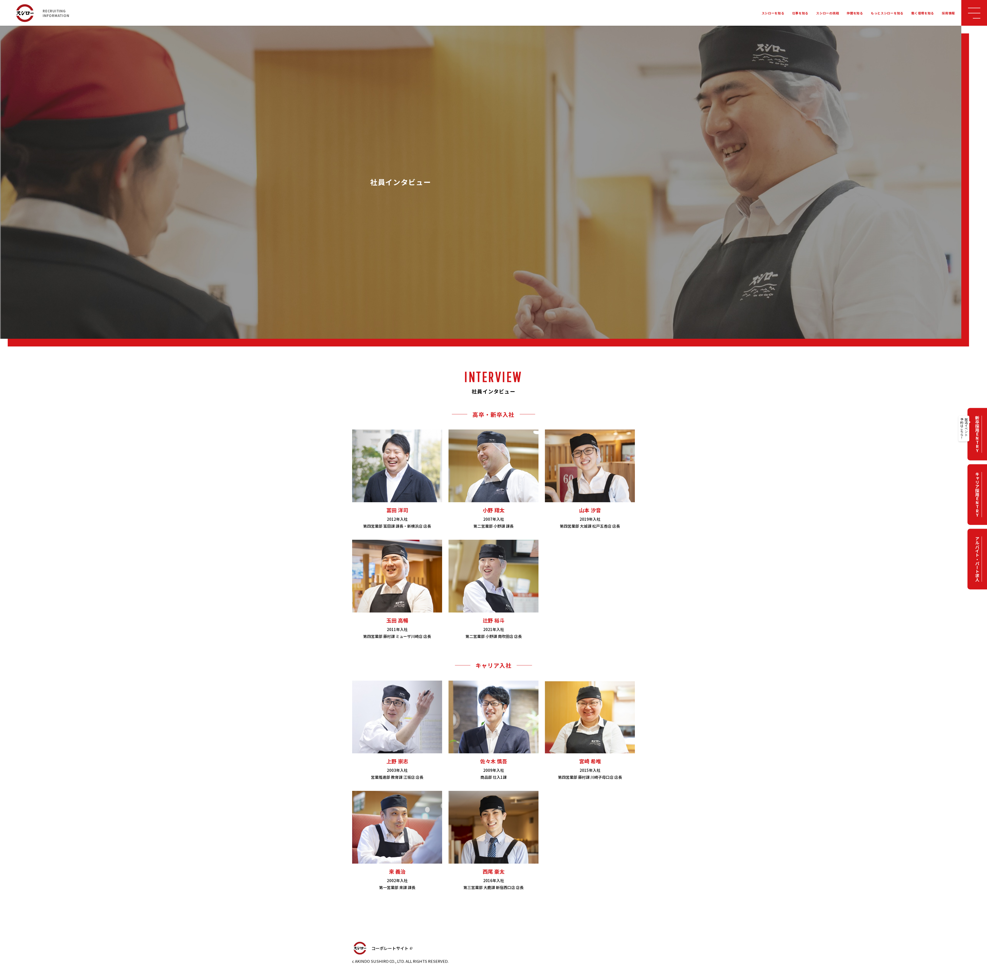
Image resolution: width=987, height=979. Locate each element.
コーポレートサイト (389, 948)
